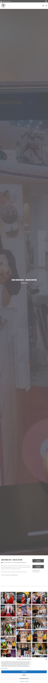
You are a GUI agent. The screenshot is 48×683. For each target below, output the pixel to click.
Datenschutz (22, 681)
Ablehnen (24, 675)
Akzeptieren (24, 671)
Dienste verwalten (4, 668)
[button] (46, 659)
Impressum (27, 681)
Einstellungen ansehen (24, 678)
